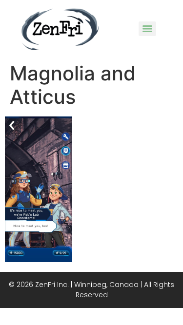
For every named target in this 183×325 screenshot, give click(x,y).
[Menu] (147, 28)
